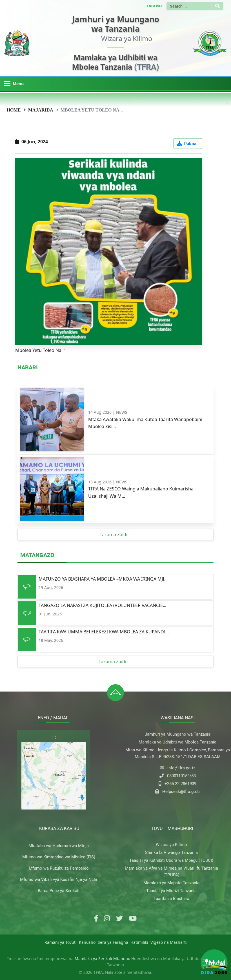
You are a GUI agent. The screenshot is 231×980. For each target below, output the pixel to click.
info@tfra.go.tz (181, 767)
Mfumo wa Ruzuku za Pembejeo (59, 868)
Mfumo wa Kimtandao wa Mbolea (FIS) (58, 857)
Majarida (40, 110)
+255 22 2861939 (180, 783)
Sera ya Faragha (113, 942)
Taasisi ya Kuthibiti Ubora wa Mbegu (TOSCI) (171, 860)
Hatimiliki (139, 942)
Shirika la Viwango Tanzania (171, 852)
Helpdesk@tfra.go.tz (181, 791)
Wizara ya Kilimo (171, 844)
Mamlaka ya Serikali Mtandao (102, 958)
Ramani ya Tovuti (61, 942)
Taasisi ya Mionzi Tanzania (171, 890)
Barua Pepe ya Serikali (58, 890)
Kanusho (87, 942)
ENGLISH (154, 6)
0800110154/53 (181, 775)
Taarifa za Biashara (171, 898)
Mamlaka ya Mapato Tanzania (171, 882)
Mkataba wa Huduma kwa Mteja (58, 845)
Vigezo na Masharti (168, 942)
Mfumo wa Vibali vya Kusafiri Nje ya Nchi (58, 879)
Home (14, 110)
